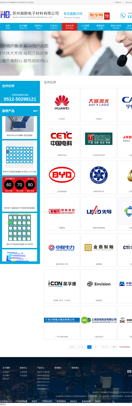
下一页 (104, 347)
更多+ (35, 111)
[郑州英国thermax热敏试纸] (19, 260)
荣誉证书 (6, 379)
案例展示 (58, 368)
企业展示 (6, 375)
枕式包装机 (61, 401)
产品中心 (40, 368)
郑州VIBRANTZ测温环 (44, 382)
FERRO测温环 (93, 396)
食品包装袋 (86, 401)
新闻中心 (23, 368)
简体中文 (118, 2)
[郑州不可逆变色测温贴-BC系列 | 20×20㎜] (19, 151)
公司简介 (6, 372)
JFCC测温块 (103, 396)
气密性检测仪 (47, 401)
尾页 (114, 347)
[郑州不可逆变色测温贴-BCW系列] (19, 224)
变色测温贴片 (81, 396)
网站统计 (3, 404)
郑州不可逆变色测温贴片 (44, 372)
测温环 (34, 401)
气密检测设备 (21, 401)
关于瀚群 (6, 368)
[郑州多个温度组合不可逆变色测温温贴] (19, 187)
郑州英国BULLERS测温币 (44, 389)
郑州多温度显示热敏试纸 (44, 375)
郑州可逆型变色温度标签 (44, 379)
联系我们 (75, 368)
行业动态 (23, 375)
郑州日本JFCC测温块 (44, 385)
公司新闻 (23, 372)
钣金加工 (73, 401)
